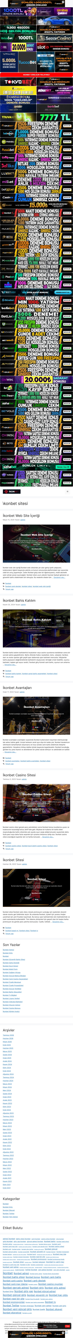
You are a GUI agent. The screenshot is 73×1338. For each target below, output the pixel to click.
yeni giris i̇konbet (59, 1270)
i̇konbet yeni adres (11, 1267)
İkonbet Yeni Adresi (10, 1217)
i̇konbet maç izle (59, 1254)
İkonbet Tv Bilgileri (10, 995)
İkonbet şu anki (27, 1313)
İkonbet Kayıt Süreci (10, 966)
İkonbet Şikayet (9, 1210)
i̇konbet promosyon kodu (56, 1259)
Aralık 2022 (7, 1139)
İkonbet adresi (21, 1273)
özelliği (67, 1270)
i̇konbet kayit (31, 1254)
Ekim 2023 (7, 1107)
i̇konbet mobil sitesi (7, 1257)
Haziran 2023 (8, 1120)
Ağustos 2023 (8, 1113)
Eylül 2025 (7, 1045)
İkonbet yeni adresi (43, 1306)
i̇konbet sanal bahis (7, 1262)
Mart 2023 (7, 1129)
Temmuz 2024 (8, 1077)
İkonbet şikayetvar (12, 1312)
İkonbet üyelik (39, 1309)
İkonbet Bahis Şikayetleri (12, 992)
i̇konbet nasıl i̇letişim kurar (52, 1257)
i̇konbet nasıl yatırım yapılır (9, 1259)
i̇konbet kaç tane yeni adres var (44, 1254)
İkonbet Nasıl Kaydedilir (32, 1299)
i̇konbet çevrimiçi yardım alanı (27, 1267)
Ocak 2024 (7, 1097)
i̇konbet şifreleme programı (49, 1267)
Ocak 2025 (7, 1058)
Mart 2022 (7, 1168)
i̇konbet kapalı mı (11, 931)
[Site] (36, 125)
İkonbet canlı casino (13, 1280)
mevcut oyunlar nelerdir (8, 1270)
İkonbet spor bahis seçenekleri (35, 1302)
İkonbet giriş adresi (55, 1287)
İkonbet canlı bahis (51, 1277)
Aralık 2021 (7, 1178)
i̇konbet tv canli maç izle (11, 1265)
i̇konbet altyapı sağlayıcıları (31, 1244)
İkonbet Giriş (8, 953)
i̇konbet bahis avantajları (29, 761)
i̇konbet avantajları (12, 761)
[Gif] (36, 205)
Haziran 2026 (8, 1038)
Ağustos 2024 (8, 1074)
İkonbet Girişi (8, 1292)
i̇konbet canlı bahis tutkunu (25, 1246)
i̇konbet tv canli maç (55, 1262)
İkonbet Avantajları (17, 688)
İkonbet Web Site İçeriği (21, 516)
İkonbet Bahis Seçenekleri (51, 1273)
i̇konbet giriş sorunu (39, 1249)
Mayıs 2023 (7, 1123)
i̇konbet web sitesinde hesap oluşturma (53, 1264)
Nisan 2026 (7, 1042)
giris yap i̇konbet (20, 1241)
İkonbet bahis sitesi (14, 1277)
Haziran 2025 (8, 1048)
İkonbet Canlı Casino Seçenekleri (15, 979)
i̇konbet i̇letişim (7, 1254)
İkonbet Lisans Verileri (11, 998)
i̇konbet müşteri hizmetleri (21, 1257)
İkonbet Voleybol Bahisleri (13, 1002)
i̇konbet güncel (51, 1249)
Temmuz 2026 (8, 1035)
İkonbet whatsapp (27, 1306)
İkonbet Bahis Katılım (19, 600)
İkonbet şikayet (54, 1309)
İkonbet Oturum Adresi (11, 1005)
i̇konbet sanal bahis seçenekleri (34, 674)
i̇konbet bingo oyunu (45, 1244)
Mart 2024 (7, 1090)
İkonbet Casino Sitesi (19, 775)
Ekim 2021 (7, 1185)
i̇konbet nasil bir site (37, 1257)
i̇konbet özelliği (38, 1267)
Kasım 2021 (7, 1181)
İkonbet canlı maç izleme (15, 1284)
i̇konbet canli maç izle (10, 1246)
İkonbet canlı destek (13, 586)
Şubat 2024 (7, 1094)
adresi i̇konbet (9, 1239)
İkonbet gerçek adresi (16, 1287)
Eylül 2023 (7, 1110)
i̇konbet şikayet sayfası (63, 1267)
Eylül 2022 (7, 1149)
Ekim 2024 (7, 1068)
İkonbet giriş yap (23, 1291)
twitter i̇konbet (31, 1270)
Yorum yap (9, 589)
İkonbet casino (33, 1284)
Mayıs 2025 (7, 1051)
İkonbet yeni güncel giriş (17, 1309)
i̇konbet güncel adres (10, 1252)
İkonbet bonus (33, 1277)
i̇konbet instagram (62, 1252)
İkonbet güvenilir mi (37, 1295)
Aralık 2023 (7, 1100)
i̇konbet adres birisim (18, 1244)
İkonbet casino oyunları (50, 1284)
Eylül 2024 (7, 1071)
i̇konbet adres (7, 1244)
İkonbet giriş (37, 1287)
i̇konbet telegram (39, 1262)
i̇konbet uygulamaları (37, 1264)
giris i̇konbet (8, 1241)
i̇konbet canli (56, 1244)
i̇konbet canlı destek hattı (40, 1246)
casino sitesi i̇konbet (48, 1239)
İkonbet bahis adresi (36, 1273)
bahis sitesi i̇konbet (23, 1239)
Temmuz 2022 (8, 1155)
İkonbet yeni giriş (59, 1306)
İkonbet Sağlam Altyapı (11, 972)
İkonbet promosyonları (14, 1302)
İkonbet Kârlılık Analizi (11, 1011)
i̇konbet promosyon (39, 1259)
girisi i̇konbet (60, 1239)
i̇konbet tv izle (25, 1265)
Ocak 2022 (7, 1175)
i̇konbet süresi (28, 1262)
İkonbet (8, 583)
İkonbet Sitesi (13, 860)
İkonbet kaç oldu (58, 1295)
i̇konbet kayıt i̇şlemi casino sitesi (34, 846)
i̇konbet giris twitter (27, 1249)
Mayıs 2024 (7, 1084)
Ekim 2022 (7, 1146)
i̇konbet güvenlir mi (37, 1252)
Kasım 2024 (7, 1064)
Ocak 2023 (7, 1136)
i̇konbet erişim (16, 1249)
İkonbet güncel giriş (14, 1295)
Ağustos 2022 (8, 1152)
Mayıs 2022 (7, 1162)
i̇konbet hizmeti (51, 1252)
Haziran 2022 (8, 1159)
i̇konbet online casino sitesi (23, 1259)
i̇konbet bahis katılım (13, 674)
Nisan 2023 (7, 1126)
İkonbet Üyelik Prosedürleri (13, 985)
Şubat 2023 (7, 1133)
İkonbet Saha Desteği (11, 963)
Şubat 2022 (7, 1172)
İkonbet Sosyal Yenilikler (12, 989)
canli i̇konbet (35, 1239)
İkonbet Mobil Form (10, 969)
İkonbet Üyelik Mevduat (12, 982)
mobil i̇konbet (19, 1270)
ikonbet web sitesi (62, 1241)
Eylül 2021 (7, 1188)
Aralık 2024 (7, 1061)
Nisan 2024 (7, 1087)
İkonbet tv (34, 931)
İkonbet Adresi (8, 950)
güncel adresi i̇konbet (35, 1241)
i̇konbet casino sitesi (13, 846)
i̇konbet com (7, 1249)
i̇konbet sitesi (27, 586)
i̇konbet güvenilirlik (23, 1252)
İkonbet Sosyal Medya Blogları (14, 976)
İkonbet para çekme (46, 1299)
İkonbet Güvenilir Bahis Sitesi (14, 959)
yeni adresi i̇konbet (45, 1270)
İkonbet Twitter (8, 1214)
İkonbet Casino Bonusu (11, 1008)
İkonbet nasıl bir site (13, 1298)
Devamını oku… (59, 577)
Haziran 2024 (8, 1081)
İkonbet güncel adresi (45, 1291)
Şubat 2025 (7, 1055)
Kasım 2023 (7, 1103)
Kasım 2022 (7, 1142)
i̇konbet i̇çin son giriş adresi (19, 1254)
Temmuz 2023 (8, 1116)
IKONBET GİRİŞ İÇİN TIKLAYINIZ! (36, 75)
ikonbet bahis (50, 1241)
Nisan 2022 (7, 1165)
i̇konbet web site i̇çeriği (42, 586)
